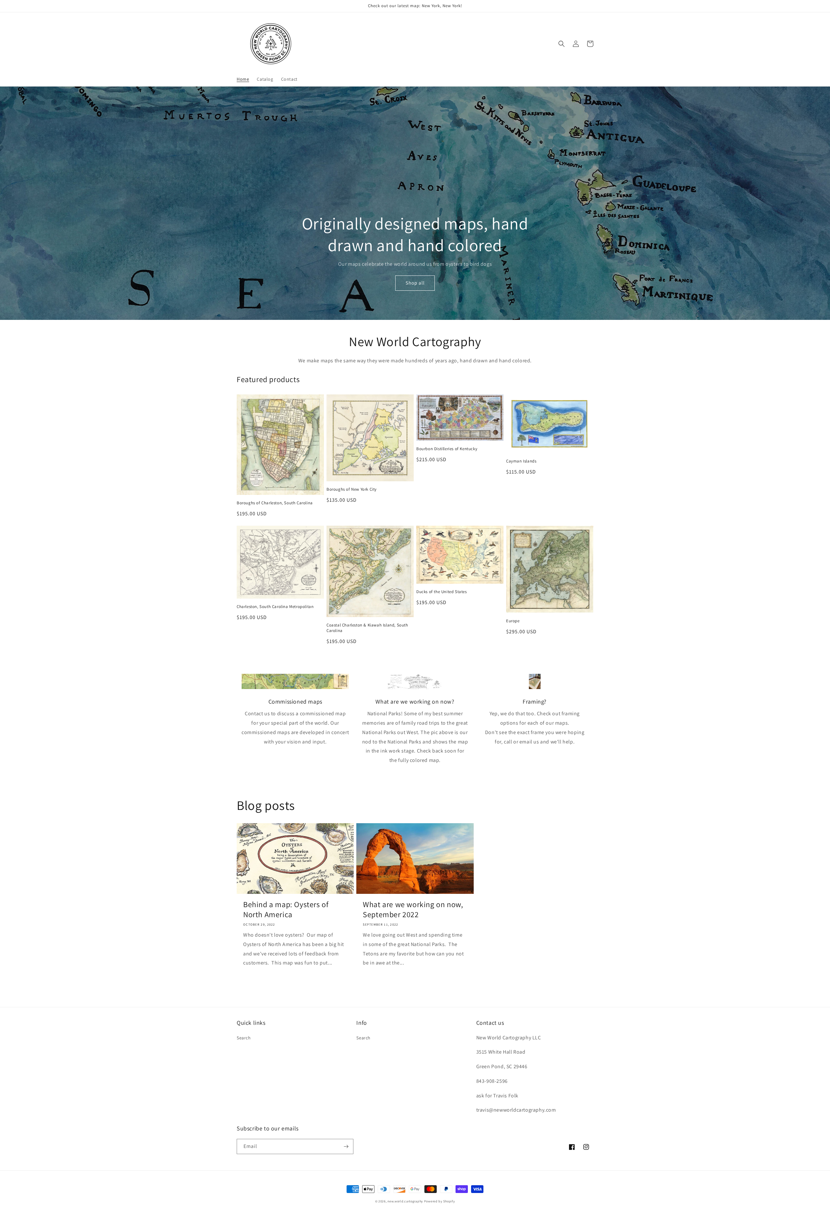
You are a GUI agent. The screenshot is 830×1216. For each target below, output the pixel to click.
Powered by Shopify (439, 1201)
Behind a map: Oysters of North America (285, 909)
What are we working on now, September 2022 (413, 909)
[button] (561, 44)
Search (244, 1038)
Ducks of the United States (441, 591)
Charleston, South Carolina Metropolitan (275, 606)
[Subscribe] (346, 1146)
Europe (513, 621)
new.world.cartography (405, 1201)
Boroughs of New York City (351, 489)
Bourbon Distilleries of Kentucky (446, 448)
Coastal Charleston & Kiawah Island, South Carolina (367, 628)
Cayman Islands (521, 461)
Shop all (415, 283)
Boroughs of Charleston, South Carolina (275, 503)
